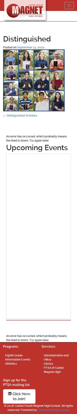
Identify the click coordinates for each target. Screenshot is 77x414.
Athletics (11, 363)
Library (48, 363)
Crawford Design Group (53, 410)
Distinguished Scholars (20, 115)
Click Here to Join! (21, 396)
